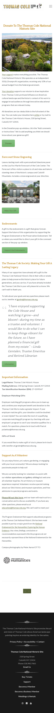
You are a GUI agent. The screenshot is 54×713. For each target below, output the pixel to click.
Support (27, 681)
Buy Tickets (27, 677)
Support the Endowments (15, 250)
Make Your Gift (10, 210)
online (36, 115)
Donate (8, 143)
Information (9, 364)
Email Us (27, 667)
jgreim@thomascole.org (27, 299)
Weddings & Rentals (27, 696)
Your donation (8, 91)
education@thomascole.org (14, 508)
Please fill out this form (12, 497)
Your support (7, 74)
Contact (40, 641)
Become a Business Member (27, 691)
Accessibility (29, 641)
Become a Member (27, 686)
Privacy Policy (16, 641)
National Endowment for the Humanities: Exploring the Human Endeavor (23, 527)
